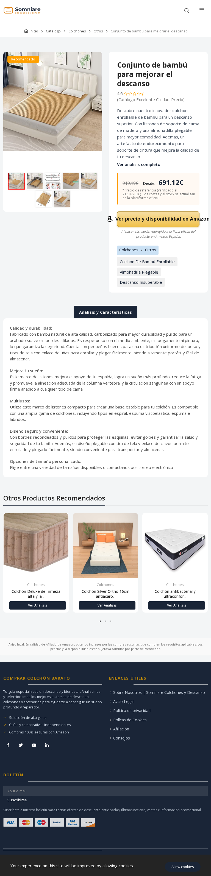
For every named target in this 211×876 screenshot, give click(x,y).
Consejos (121, 738)
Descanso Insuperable (141, 282)
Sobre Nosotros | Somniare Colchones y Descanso (159, 692)
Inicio (34, 31)
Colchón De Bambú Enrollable (147, 261)
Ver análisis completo (138, 164)
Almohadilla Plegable (139, 272)
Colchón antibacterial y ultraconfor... (175, 594)
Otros (98, 31)
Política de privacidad (132, 710)
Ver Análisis (38, 605)
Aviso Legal (123, 701)
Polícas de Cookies (130, 719)
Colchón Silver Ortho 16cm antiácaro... (105, 594)
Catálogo (53, 31)
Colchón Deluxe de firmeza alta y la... (36, 594)
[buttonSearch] (186, 10)
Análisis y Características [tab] (105, 312)
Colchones (77, 31)
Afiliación (121, 729)
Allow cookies (182, 866)
